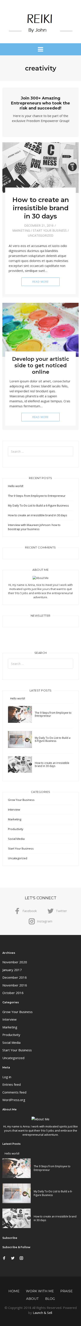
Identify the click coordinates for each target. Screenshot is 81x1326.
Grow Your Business (21, 800)
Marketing (21, 230)
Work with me (40, 1291)
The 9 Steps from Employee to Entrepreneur (36, 496)
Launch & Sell (42, 1312)
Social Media (16, 839)
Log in (6, 1077)
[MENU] (40, 49)
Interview (14, 809)
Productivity (15, 829)
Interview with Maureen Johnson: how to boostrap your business (34, 527)
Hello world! (15, 486)
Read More (40, 282)
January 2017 (12, 970)
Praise (66, 1291)
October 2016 (13, 993)
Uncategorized (40, 235)
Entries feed (11, 1084)
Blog (50, 1299)
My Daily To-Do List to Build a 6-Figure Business (38, 505)
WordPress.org (13, 1100)
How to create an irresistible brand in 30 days (40, 208)
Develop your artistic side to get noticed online (40, 365)
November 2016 (14, 985)
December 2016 (14, 977)
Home (13, 1291)
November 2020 (14, 962)
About (32, 1299)
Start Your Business (50, 230)
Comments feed (14, 1092)
